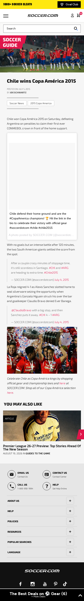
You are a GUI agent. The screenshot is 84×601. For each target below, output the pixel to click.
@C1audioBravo (21, 310)
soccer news (17, 103)
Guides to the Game (38, 453)
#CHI (52, 267)
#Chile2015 (51, 272)
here (62, 383)
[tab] (42, 501)
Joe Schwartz (18, 92)
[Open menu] (6, 17)
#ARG (65, 267)
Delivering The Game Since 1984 (29, 4)
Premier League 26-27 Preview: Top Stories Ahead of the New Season (42, 447)
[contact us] (42, 573)
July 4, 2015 (61, 279)
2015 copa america (41, 103)
